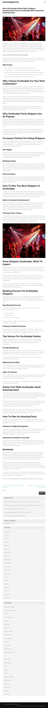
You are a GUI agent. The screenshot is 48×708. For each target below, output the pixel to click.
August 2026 (7, 531)
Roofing (6, 673)
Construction (7, 624)
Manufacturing (7, 662)
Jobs (5, 655)
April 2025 (6, 587)
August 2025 (7, 573)
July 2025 (6, 577)
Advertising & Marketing (9, 607)
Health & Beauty (7, 645)
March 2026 (6, 549)
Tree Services (7, 694)
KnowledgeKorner (11, 2)
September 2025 (7, 570)
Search (4, 490)
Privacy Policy (17, 704)
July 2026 (6, 535)
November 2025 (7, 563)
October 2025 (7, 566)
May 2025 (6, 584)
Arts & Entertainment (8, 617)
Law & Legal (7, 659)
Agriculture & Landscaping (10, 610)
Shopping (6, 683)
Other (5, 666)
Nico (14, 15)
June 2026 (6, 538)
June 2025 (6, 580)
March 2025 (6, 591)
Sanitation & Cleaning (8, 676)
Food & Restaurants (8, 638)
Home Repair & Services (9, 652)
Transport (6, 690)
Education (6, 628)
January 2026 (7, 556)
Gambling (6, 641)
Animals (6, 614)
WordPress (42, 706)
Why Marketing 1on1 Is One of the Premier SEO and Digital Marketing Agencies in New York (23, 505)
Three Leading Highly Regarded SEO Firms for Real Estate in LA (18, 512)
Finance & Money (8, 634)
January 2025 (7, 598)
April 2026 (6, 545)
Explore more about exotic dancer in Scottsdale (15, 54)
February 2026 (7, 552)
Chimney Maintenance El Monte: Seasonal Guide (14, 515)
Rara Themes (32, 706)
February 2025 (7, 594)
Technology (6, 687)
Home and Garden (8, 648)
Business (6, 621)
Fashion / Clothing (8, 631)
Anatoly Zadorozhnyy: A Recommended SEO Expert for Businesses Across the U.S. (22, 501)
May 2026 (6, 542)
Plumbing (6, 669)
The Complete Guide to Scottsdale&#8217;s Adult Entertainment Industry (25, 478)
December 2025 (7, 559)
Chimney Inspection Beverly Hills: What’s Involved (15, 508)
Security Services (8, 680)
